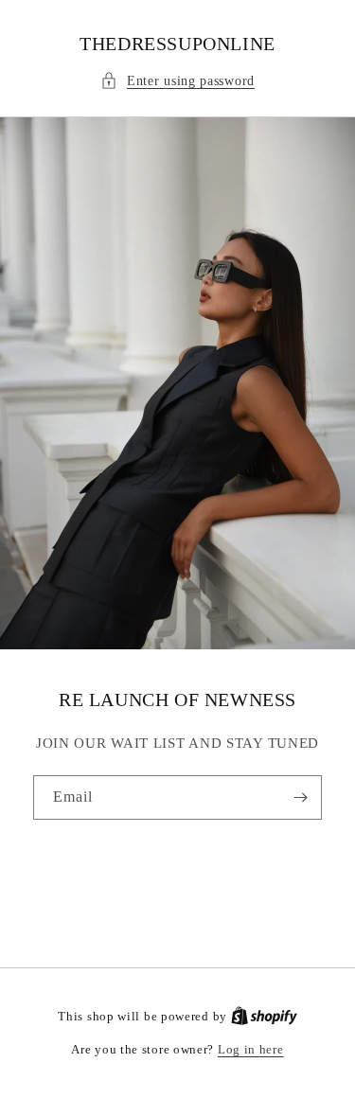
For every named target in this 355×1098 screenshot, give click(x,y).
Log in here (251, 1049)
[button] (177, 81)
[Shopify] (264, 1016)
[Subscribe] (300, 797)
